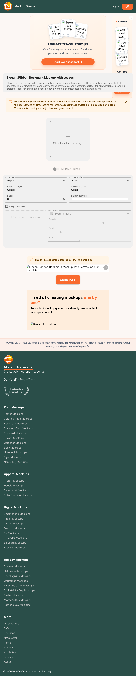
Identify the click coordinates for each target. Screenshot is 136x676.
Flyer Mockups (12, 457)
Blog (22, 379)
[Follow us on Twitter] (6, 379)
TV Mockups (11, 533)
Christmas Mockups (16, 580)
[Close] (126, 101)
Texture (10, 177)
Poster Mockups (13, 413)
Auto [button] (74, 180)
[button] (89, 213)
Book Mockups (12, 447)
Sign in (116, 6)
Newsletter (10, 637)
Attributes (10, 652)
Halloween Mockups (16, 571)
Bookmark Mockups (15, 423)
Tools (31, 379)
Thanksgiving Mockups (17, 576)
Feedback (9, 657)
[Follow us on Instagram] (11, 379)
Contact (33, 671)
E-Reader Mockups (15, 538)
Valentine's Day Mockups (19, 585)
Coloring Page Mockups (18, 418)
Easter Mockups (13, 595)
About (7, 661)
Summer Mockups (14, 566)
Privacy (8, 647)
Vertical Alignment (79, 186)
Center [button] (11, 189)
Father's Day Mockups (17, 604)
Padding (11, 196)
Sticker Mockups (14, 438)
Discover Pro (11, 623)
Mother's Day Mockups (17, 600)
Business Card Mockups (18, 428)
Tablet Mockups (13, 518)
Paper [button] (10, 180)
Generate (67, 279)
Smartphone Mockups (17, 513)
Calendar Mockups (15, 442)
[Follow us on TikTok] (16, 379)
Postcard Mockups (15, 433)
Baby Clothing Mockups (18, 495)
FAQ (6, 628)
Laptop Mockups (14, 523)
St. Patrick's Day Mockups (19, 590)
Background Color (79, 196)
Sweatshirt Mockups (16, 490)
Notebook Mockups (15, 452)
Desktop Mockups (14, 528)
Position (54, 210)
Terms (7, 642)
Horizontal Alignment (16, 186)
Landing (46, 671)
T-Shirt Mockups (14, 480)
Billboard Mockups (15, 542)
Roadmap (9, 633)
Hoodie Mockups (14, 485)
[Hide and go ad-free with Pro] (131, 18)
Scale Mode (76, 177)
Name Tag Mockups (16, 462)
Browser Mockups (14, 547)
